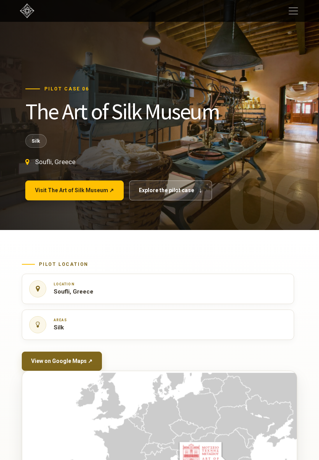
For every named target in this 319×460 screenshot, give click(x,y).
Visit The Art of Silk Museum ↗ (74, 190)
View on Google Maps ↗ (62, 361)
